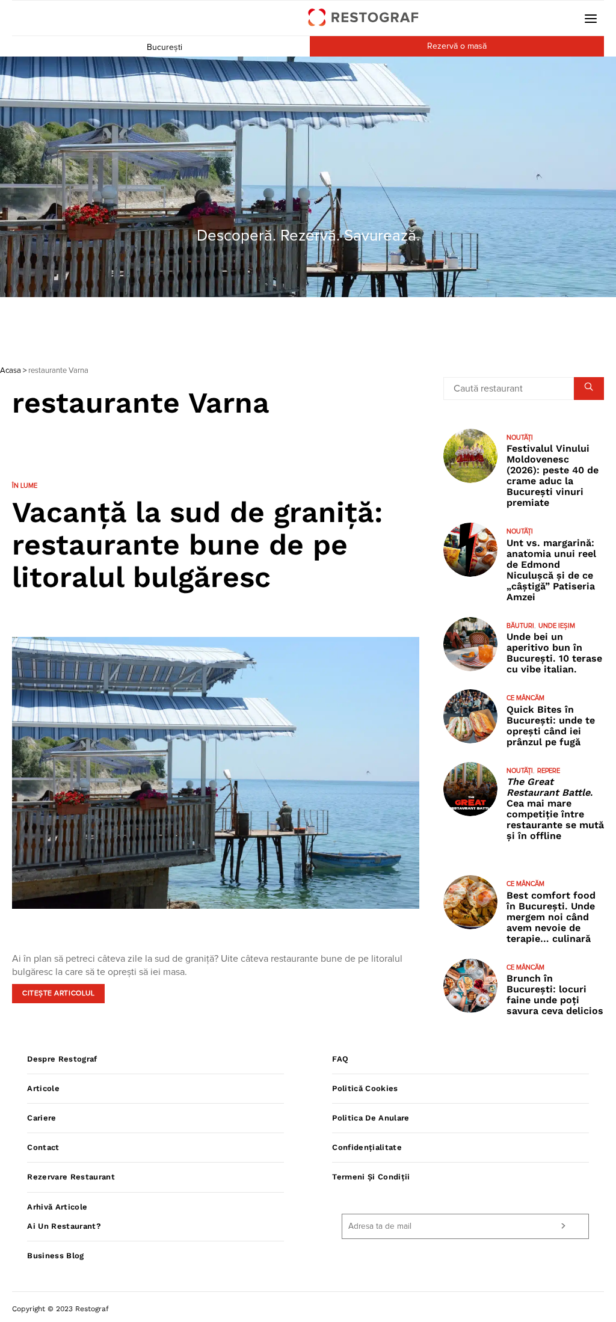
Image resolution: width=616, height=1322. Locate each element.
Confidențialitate (367, 1147)
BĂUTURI (520, 626)
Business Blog (55, 1255)
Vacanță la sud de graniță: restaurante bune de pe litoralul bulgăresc (197, 544)
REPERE (548, 770)
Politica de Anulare (370, 1117)
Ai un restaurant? (64, 1226)
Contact (43, 1147)
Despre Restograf (62, 1058)
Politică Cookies (365, 1088)
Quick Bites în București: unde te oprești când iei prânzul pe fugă (551, 726)
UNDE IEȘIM (556, 626)
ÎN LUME (24, 485)
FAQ (340, 1058)
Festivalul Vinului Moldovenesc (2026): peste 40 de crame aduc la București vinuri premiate (553, 475)
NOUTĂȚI (520, 437)
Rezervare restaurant (71, 1176)
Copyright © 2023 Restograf (60, 1308)
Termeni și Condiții (371, 1176)
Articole (43, 1088)
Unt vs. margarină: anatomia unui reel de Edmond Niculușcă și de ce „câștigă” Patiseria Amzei (551, 570)
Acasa (10, 371)
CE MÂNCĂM (525, 698)
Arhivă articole (57, 1206)
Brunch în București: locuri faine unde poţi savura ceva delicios (555, 994)
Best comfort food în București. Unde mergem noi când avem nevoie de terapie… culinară (551, 917)
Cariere (41, 1117)
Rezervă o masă (457, 46)
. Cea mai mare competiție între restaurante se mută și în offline (555, 808)
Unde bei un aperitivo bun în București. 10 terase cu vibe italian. (554, 653)
